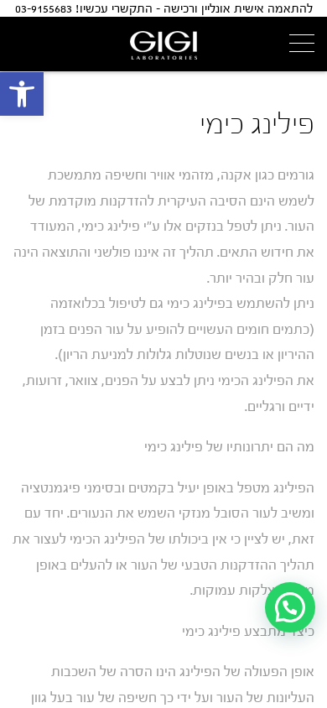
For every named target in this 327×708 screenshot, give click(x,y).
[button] (22, 94)
